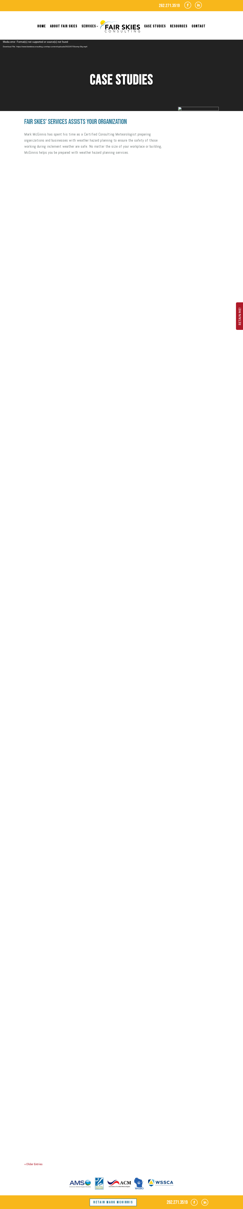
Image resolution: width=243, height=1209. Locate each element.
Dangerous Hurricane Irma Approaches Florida (78, 1133)
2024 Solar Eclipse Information (60, 192)
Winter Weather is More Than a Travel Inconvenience (84, 709)
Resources (179, 26)
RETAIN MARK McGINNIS (113, 1202)
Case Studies (155, 26)
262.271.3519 (169, 5)
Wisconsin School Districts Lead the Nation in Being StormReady (95, 392)
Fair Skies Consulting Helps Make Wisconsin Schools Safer (88, 939)
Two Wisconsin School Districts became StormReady (83, 868)
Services (89, 26)
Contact (199, 26)
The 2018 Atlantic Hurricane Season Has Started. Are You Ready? (95, 1097)
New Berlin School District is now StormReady (76, 551)
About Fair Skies (63, 26)
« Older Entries (33, 1164)
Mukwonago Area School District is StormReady (78, 903)
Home (41, 26)
